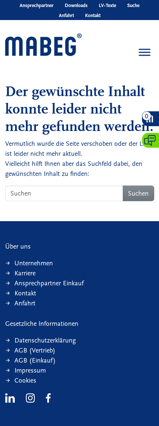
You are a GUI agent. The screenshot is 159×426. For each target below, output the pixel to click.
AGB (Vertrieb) (34, 350)
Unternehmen (33, 263)
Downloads (76, 6)
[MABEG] (43, 45)
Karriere (24, 273)
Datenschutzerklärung (45, 340)
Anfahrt (66, 16)
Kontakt (93, 16)
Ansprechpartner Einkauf (49, 283)
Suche (133, 6)
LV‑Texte (107, 6)
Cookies (25, 380)
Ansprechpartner (37, 6)
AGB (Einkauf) (35, 360)
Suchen (138, 193)
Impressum (30, 370)
